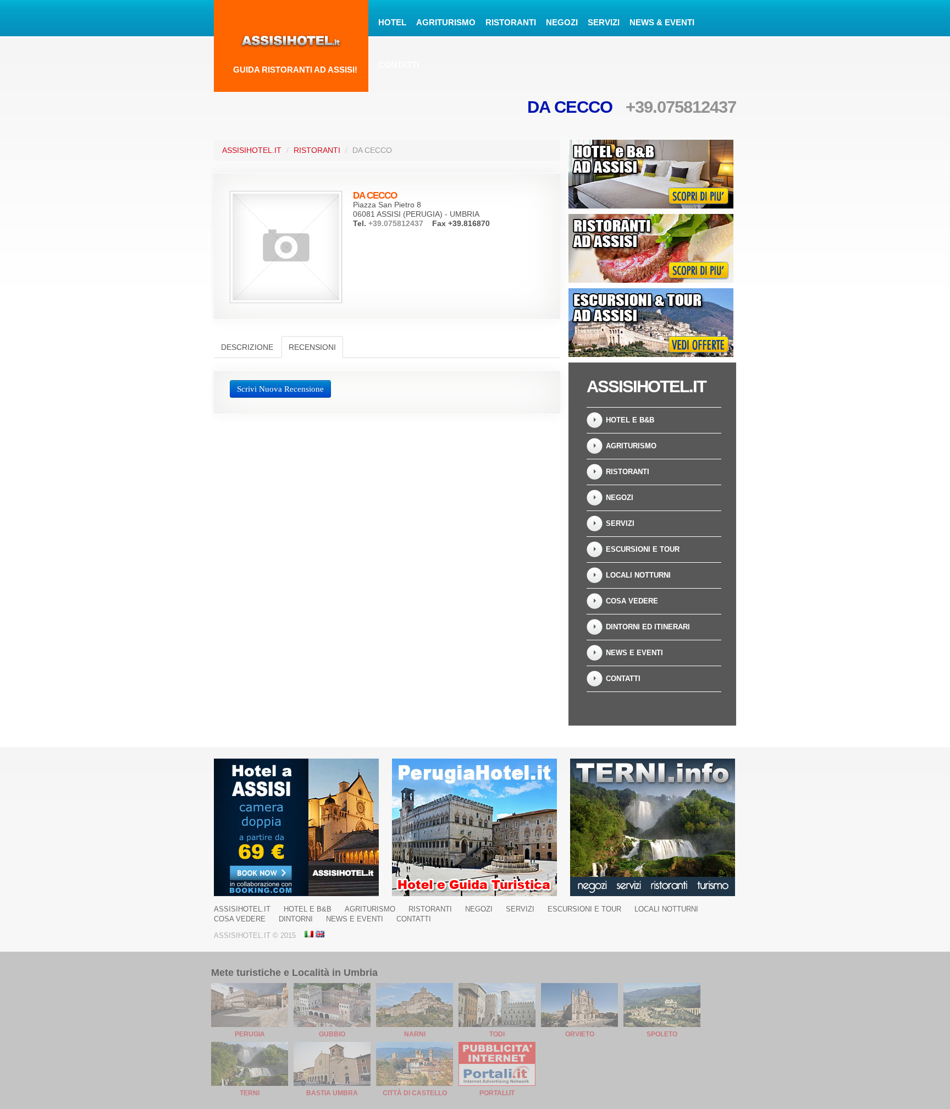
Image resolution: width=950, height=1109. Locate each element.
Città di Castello (415, 1093)
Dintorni (296, 919)
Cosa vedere (632, 601)
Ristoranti (510, 22)
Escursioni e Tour (643, 549)
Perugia (250, 1034)
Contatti (398, 64)
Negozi (562, 22)
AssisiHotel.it (251, 150)
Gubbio (332, 1034)
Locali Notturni (638, 575)
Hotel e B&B (630, 420)
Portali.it (497, 1093)
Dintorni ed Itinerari (648, 627)
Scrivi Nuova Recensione (280, 389)
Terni (249, 1093)
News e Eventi (634, 653)
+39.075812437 (681, 107)
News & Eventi (661, 22)
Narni (415, 1034)
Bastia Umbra (332, 1093)
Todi (497, 1034)
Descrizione (247, 347)
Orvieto (579, 1034)
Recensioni (312, 347)
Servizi (604, 22)
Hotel (392, 22)
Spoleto (662, 1034)
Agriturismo (446, 22)
